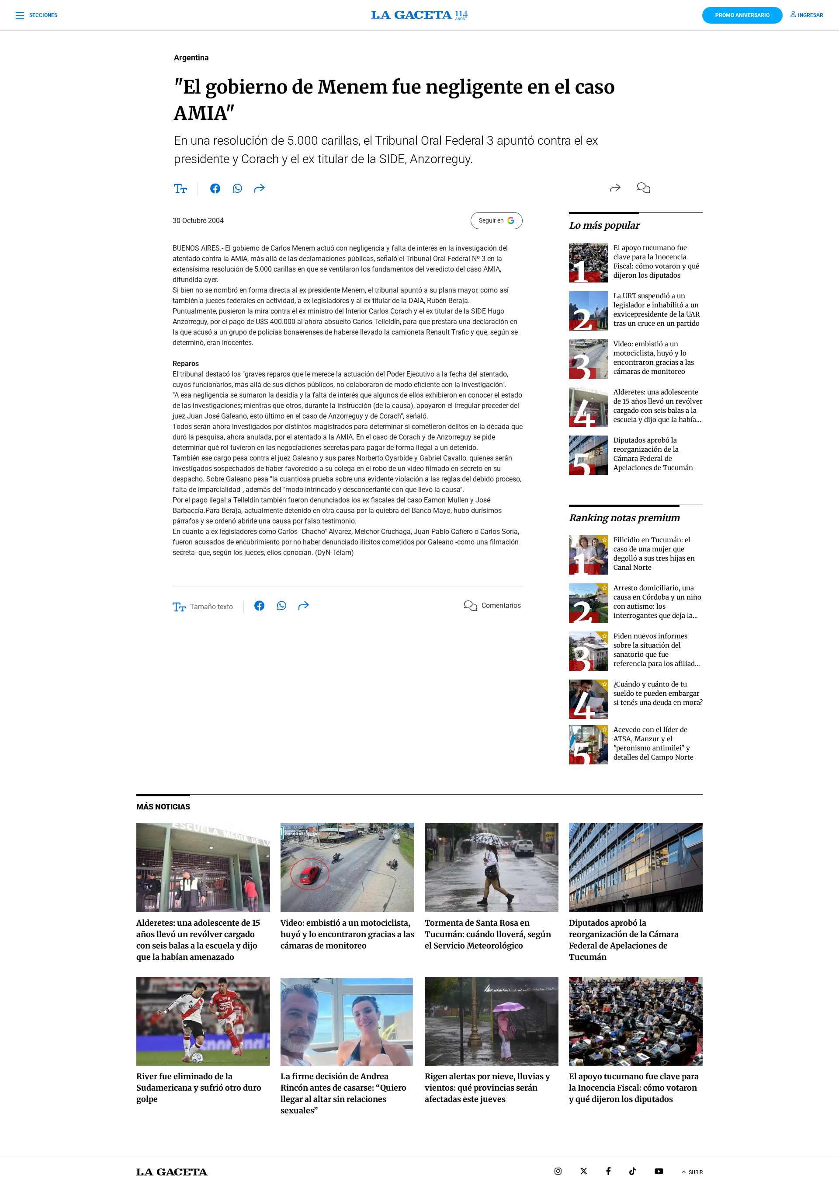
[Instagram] (558, 1172)
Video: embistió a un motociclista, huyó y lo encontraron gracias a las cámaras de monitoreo (347, 934)
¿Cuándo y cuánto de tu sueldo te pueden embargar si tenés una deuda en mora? (658, 693)
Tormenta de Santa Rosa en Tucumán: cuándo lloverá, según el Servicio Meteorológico (488, 934)
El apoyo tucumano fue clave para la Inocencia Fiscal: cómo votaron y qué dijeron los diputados (634, 1087)
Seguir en (491, 220)
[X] (584, 1172)
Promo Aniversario (742, 15)
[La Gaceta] (419, 15)
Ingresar (810, 15)
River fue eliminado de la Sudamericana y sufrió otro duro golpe (198, 1087)
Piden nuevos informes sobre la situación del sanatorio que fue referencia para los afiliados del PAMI (658, 654)
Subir (696, 1172)
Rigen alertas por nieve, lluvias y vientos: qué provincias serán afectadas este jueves (487, 1087)
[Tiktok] (632, 1172)
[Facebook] (608, 1172)
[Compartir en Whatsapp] (237, 190)
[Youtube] (659, 1172)
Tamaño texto (211, 607)
